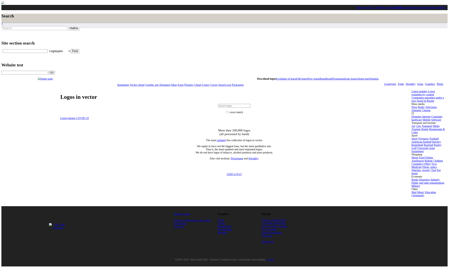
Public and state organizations (427, 182)
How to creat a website (274, 226)
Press (414, 107)
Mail (414, 192)
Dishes (429, 157)
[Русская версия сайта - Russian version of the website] (2, 3)
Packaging (238, 84)
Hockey (436, 141)
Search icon (224, 84)
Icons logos (350, 78)
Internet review (364, 7)
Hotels (424, 129)
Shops (414, 157)
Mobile (426, 119)
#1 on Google (269, 229)
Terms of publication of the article (192, 220)
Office (427, 163)
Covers (214, 84)
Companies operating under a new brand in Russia (427, 99)
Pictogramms (225, 229)
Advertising (180, 223)
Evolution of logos (286, 78)
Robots (429, 160)
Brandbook (326, 78)
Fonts (401, 84)
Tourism (416, 129)
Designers (164, 84)
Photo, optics (430, 167)
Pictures (188, 84)
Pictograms (338, 78)
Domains (416, 116)
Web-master (385, 7)
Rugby (437, 144)
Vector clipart (137, 84)
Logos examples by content (423, 93)
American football (421, 141)
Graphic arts (152, 84)
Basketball (417, 144)
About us (179, 226)
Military (415, 185)
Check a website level (274, 219)
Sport (414, 138)
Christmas (431, 7)
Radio (421, 107)
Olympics (423, 138)
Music (420, 192)
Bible (442, 7)
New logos (313, 78)
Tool (433, 170)
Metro (436, 126)
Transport (427, 126)
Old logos (302, 78)
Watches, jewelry (420, 170)
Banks (414, 179)
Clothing (438, 160)
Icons (420, 84)
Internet (426, 116)
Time (423, 7)
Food (422, 157)
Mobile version (182, 213)
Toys (434, 163)
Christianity (417, 195)
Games (406, 7)
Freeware (415, 7)
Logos (205, 84)
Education (430, 192)
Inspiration (123, 84)
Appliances (417, 160)
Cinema (426, 110)
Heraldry (411, 84)
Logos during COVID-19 (74, 118)
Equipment (417, 151)
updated (221, 140)
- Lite (376, 7)
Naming (374, 78)
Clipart (197, 84)
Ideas (174, 84)
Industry (435, 179)
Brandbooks (224, 226)
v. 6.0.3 (270, 259)
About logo (363, 78)
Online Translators (272, 232)
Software (436, 119)
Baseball (428, 144)
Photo (440, 84)
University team (426, 148)
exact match (236, 112)
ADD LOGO (234, 174)
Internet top (268, 241)
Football (434, 138)
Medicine (416, 167)
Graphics (397, 7)
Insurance (424, 179)
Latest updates (419, 91)
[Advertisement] (159, 39)
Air (413, 126)
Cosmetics (417, 163)
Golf (414, 148)
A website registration (274, 223)
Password (267, 235)
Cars (418, 126)
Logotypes (390, 84)
